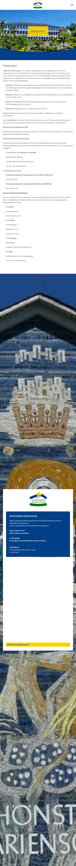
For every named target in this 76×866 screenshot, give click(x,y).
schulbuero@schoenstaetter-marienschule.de (29, 541)
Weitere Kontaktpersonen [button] (18, 644)
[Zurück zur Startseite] (38, 5)
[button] (72, 5)
